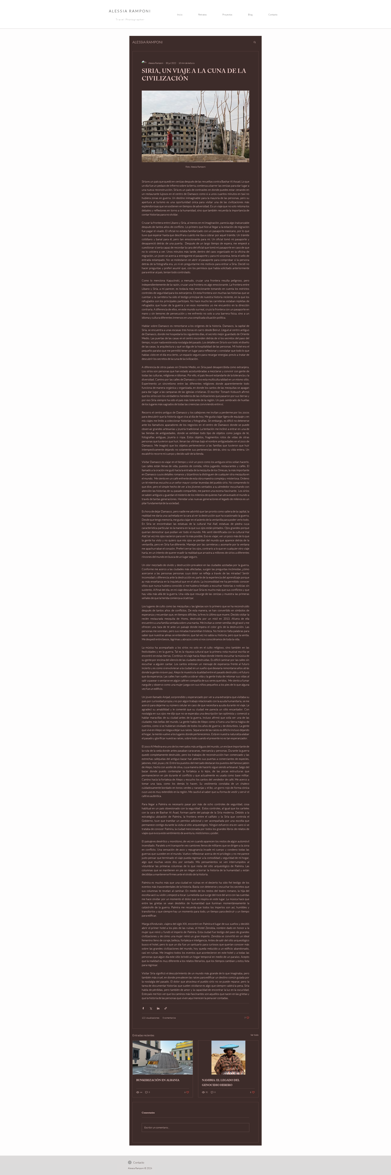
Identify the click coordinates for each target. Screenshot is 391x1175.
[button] (254, 42)
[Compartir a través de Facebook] (143, 1008)
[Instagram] (130, 1162)
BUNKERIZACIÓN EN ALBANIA (157, 1080)
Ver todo (254, 1035)
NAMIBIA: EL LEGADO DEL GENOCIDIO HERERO (221, 1083)
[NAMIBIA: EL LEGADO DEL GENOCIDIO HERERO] (228, 1057)
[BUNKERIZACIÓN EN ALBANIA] (163, 1057)
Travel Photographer (130, 19)
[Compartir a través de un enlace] (165, 1008)
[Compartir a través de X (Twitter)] (150, 1008)
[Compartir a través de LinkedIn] (158, 1008)
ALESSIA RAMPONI (130, 11)
